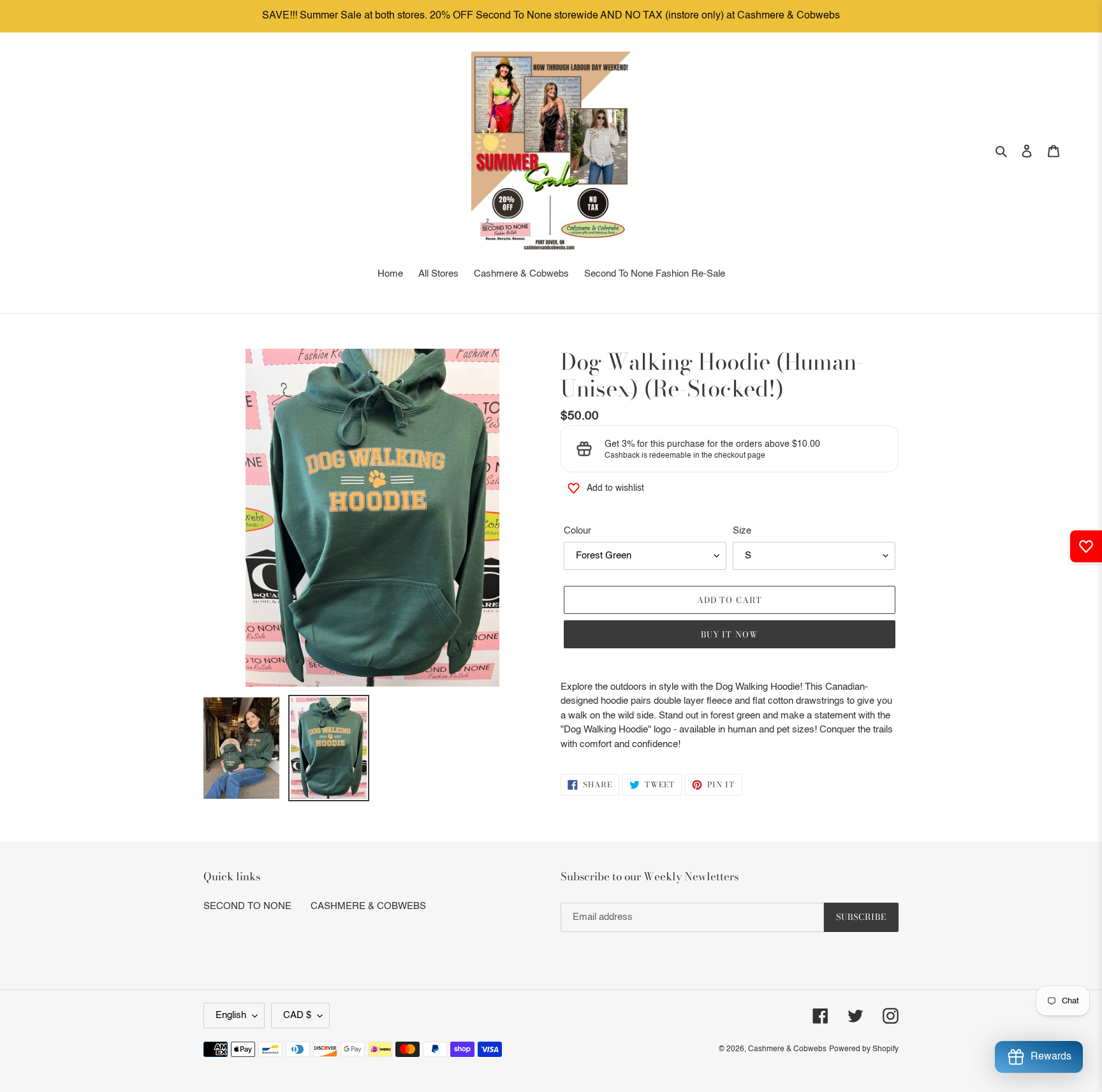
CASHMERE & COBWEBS (368, 906)
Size (742, 530)
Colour (577, 530)
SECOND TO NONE (247, 906)
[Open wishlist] (1086, 546)
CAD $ (297, 1015)
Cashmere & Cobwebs (787, 1049)
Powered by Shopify (864, 1049)
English (231, 1015)
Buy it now (729, 634)
